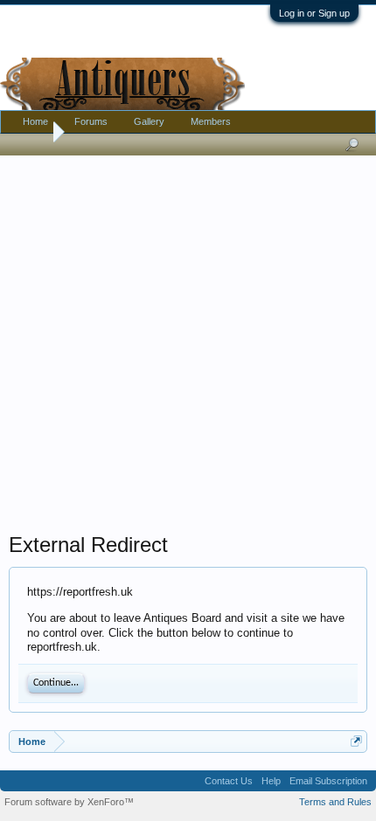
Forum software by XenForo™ (69, 802)
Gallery (149, 121)
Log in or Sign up (314, 13)
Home (35, 121)
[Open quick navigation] (356, 741)
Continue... (56, 683)
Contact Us (229, 781)
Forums (91, 121)
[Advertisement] (188, 340)
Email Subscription (328, 781)
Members (211, 121)
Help (271, 781)
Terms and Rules (335, 802)
